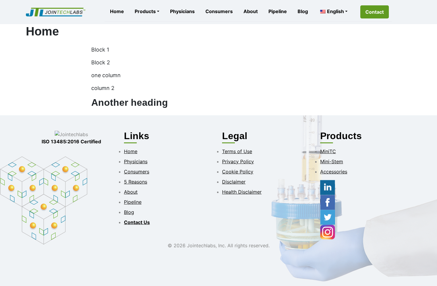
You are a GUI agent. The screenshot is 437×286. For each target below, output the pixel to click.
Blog (303, 11)
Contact (374, 12)
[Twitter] (327, 217)
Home (117, 11)
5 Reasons (135, 182)
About (250, 11)
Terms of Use (237, 151)
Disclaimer (234, 182)
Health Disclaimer (242, 192)
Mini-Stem (331, 161)
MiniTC (328, 151)
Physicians (182, 11)
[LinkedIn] (327, 187)
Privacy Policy (238, 161)
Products (145, 11)
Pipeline (277, 11)
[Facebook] (327, 202)
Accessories (333, 172)
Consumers (219, 11)
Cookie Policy (237, 172)
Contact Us (137, 222)
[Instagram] (327, 231)
